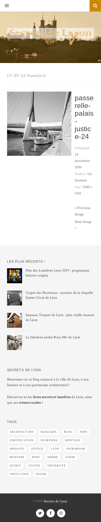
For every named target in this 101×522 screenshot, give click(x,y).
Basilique (49, 432)
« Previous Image (82, 211)
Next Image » (83, 225)
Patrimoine (75, 449)
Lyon (55, 449)
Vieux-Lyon (19, 474)
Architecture (22, 432)
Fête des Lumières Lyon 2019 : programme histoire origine (57, 273)
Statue (34, 465)
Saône (70, 457)
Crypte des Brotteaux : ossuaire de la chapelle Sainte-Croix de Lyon (59, 295)
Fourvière (49, 440)
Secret (15, 465)
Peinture (17, 457)
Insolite (17, 449)
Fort (84, 432)
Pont (36, 457)
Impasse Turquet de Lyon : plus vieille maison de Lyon (60, 317)
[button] (4, 5)
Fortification (21, 440)
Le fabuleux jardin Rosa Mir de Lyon (53, 337)
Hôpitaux (72, 440)
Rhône (52, 457)
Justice (37, 449)
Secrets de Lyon (55, 501)
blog (68, 432)
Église (41, 474)
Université (56, 465)
